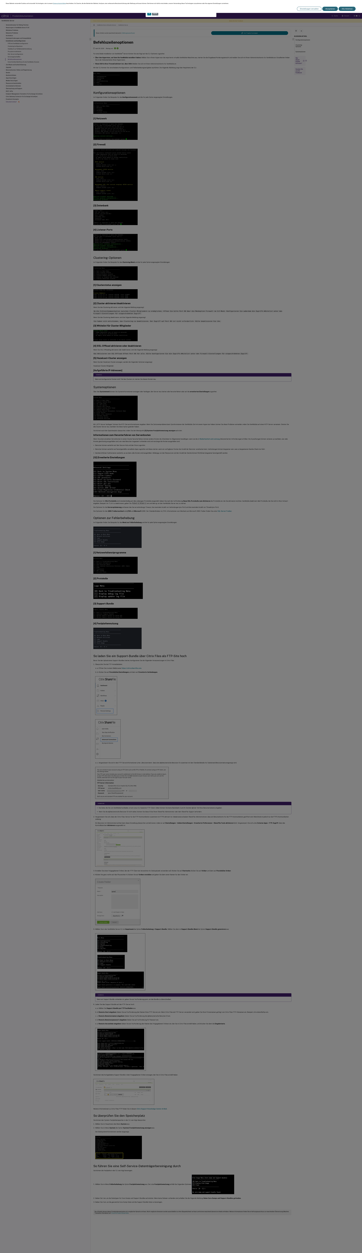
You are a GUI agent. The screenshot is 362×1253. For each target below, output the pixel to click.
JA (149, 14)
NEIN (155, 14)
